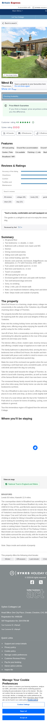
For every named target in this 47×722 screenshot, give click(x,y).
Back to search (11, 23)
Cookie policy (33, 700)
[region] (23, 697)
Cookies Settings (23, 704)
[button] (5, 52)
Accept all (23, 718)
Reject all (23, 711)
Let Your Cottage (18, 17)
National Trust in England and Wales (23, 484)
